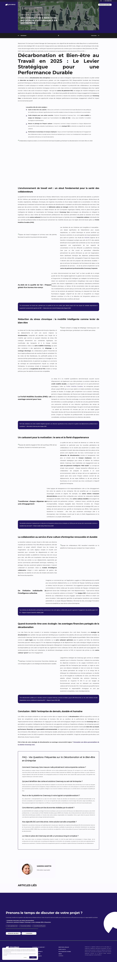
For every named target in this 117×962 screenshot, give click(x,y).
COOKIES (61, 955)
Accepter (25, 957)
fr (101, 0)
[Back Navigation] (58, 35)
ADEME (87, 237)
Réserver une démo (105, 4)
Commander (29, 933)
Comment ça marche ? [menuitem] (38, 947)
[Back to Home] (10, 4)
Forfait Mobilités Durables (74, 386)
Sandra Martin (25, 14)
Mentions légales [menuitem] (63, 947)
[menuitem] (108, 0)
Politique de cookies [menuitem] (64, 951)
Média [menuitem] (60, 953)
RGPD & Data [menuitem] (62, 949)
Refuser (33, 957)
